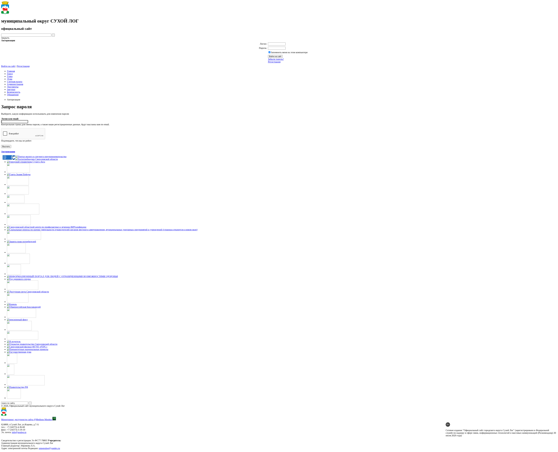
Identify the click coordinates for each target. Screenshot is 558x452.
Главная (11, 71)
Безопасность (13, 92)
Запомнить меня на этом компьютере (289, 52)
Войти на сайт (8, 66)
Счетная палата (14, 81)
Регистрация (274, 62)
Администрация (15, 84)
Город (10, 74)
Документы (12, 87)
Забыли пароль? (276, 59)
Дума (9, 79)
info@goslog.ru (19, 432)
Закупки (11, 89)
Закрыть (5, 38)
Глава (9, 76)
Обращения (12, 94)
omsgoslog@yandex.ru (49, 448)
